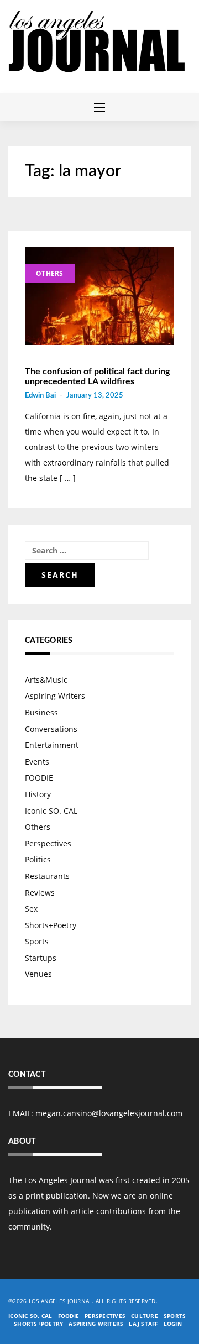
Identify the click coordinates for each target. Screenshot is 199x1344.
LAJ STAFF (143, 1323)
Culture (144, 1316)
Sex (31, 908)
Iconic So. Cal (30, 1316)
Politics (38, 859)
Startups (40, 958)
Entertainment (51, 745)
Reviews (40, 892)
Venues (38, 974)
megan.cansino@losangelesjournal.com (108, 1113)
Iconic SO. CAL (51, 811)
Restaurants (47, 876)
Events (37, 761)
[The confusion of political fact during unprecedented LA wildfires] (99, 296)
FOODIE (39, 777)
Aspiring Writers (55, 696)
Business (41, 712)
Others (50, 273)
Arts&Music (46, 679)
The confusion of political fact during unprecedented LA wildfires (97, 376)
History (38, 794)
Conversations (51, 729)
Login (173, 1323)
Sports (37, 941)
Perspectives (48, 843)
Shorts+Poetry (50, 925)
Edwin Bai (40, 395)
